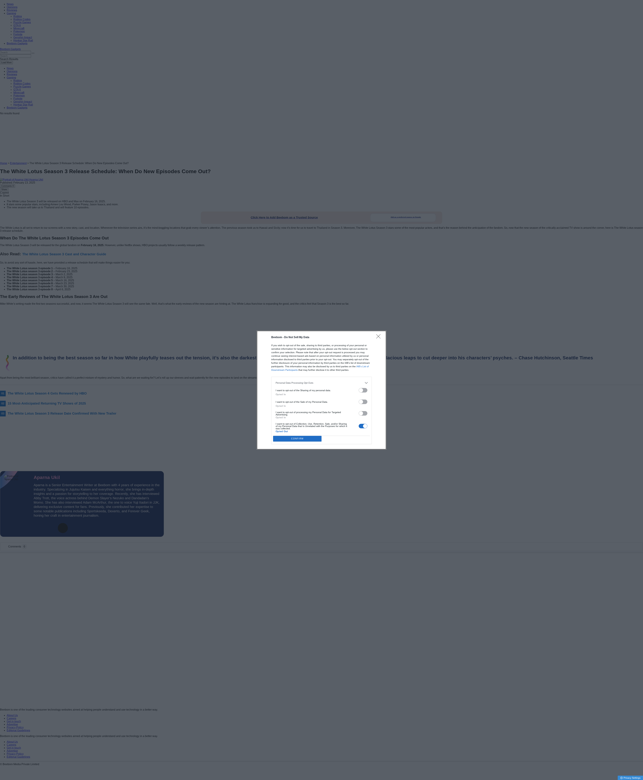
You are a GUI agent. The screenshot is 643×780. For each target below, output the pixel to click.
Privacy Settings (632, 777)
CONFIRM (297, 438)
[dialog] (321, 390)
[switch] (363, 390)
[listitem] (321, 383)
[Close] (379, 337)
